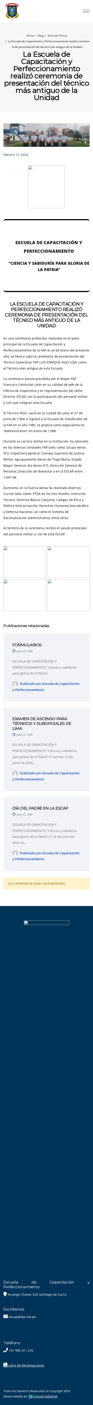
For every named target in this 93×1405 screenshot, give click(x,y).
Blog (41, 35)
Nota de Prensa (57, 35)
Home (30, 35)
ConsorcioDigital (45, 1396)
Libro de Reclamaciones (25, 1365)
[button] (82, 142)
